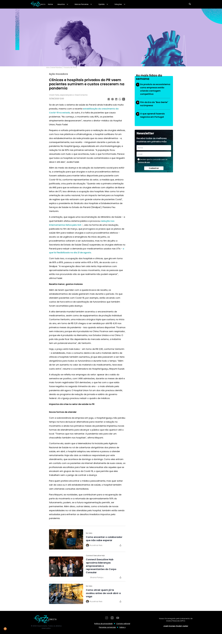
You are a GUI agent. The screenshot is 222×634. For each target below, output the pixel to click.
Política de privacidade (103, 623)
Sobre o (122, 627)
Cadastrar (154, 168)
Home (50, 4)
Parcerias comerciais (107, 627)
